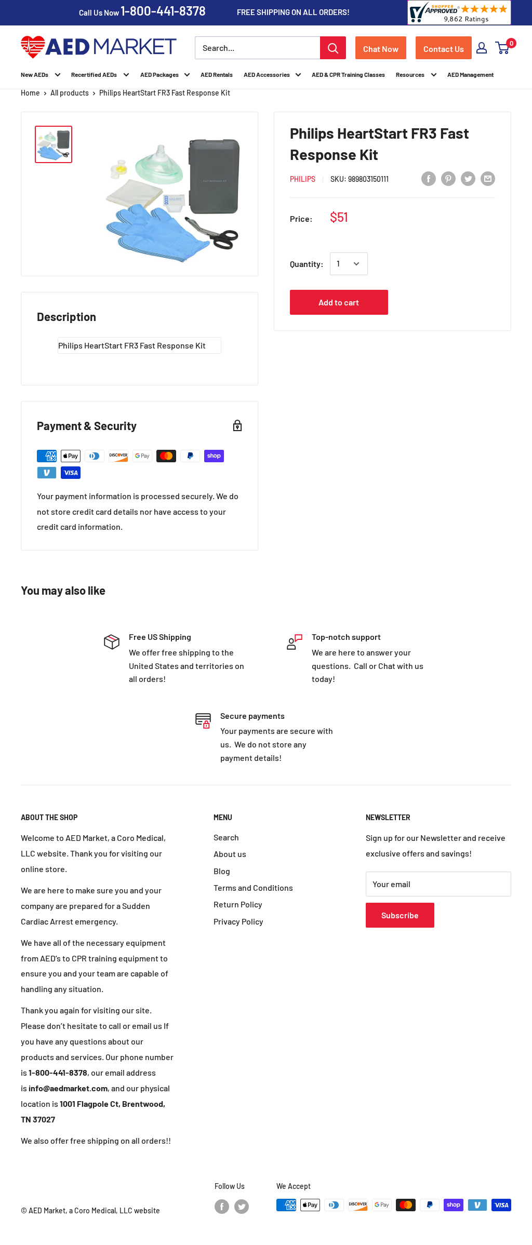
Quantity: (307, 264)
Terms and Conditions (253, 887)
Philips (302, 179)
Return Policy (238, 904)
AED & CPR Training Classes (348, 74)
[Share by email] (488, 178)
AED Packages (159, 74)
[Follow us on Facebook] (222, 1206)
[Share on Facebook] (428, 178)
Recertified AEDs (94, 74)
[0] (502, 48)
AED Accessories (267, 74)
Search (226, 837)
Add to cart (338, 302)
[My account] (481, 47)
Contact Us (443, 48)
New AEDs (35, 74)
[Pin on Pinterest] (448, 178)
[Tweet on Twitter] (468, 178)
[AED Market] (99, 48)
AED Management (470, 74)
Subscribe (400, 915)
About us (230, 854)
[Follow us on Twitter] (241, 1206)
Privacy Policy (238, 921)
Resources (410, 74)
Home (30, 92)
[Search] (333, 47)
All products (69, 92)
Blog (222, 871)
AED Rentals (217, 74)
